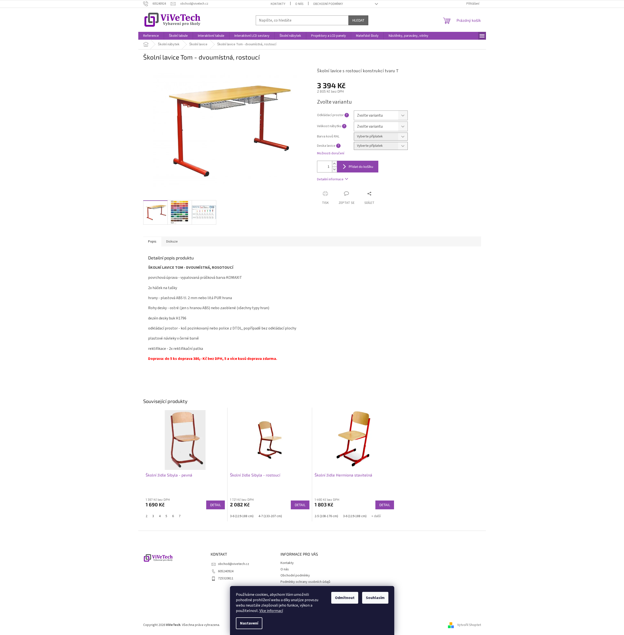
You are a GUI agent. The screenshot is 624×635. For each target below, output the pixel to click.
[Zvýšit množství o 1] (334, 164)
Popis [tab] (152, 241)
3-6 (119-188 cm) (242, 516)
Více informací (271, 610)
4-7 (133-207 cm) (270, 516)
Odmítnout (345, 597)
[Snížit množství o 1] (334, 169)
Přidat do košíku (361, 166)
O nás (299, 4)
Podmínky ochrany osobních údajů (305, 581)
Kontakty (278, 4)
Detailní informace (330, 179)
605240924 (225, 571)
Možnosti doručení (330, 153)
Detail (215, 505)
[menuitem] (151, 36)
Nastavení (249, 623)
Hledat (358, 20)
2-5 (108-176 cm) (326, 516)
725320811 (225, 578)
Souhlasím (375, 597)
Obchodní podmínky (328, 4)
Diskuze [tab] (172, 241)
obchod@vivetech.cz (233, 564)
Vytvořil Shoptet (469, 625)
